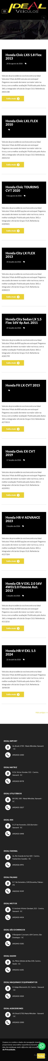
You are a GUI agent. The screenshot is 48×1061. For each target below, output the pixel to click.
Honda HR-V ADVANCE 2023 (23, 519)
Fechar (41, 1056)
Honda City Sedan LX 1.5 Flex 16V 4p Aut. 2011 (23, 321)
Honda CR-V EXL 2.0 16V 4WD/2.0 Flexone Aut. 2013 (24, 587)
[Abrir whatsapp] (42, 1046)
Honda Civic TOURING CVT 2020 (22, 189)
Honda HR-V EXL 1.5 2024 (21, 652)
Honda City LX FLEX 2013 (20, 255)
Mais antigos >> (42, 712)
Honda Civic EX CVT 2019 (20, 453)
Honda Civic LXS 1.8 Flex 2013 (24, 56)
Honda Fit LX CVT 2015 (23, 385)
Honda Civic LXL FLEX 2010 (22, 122)
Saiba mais (11, 98)
